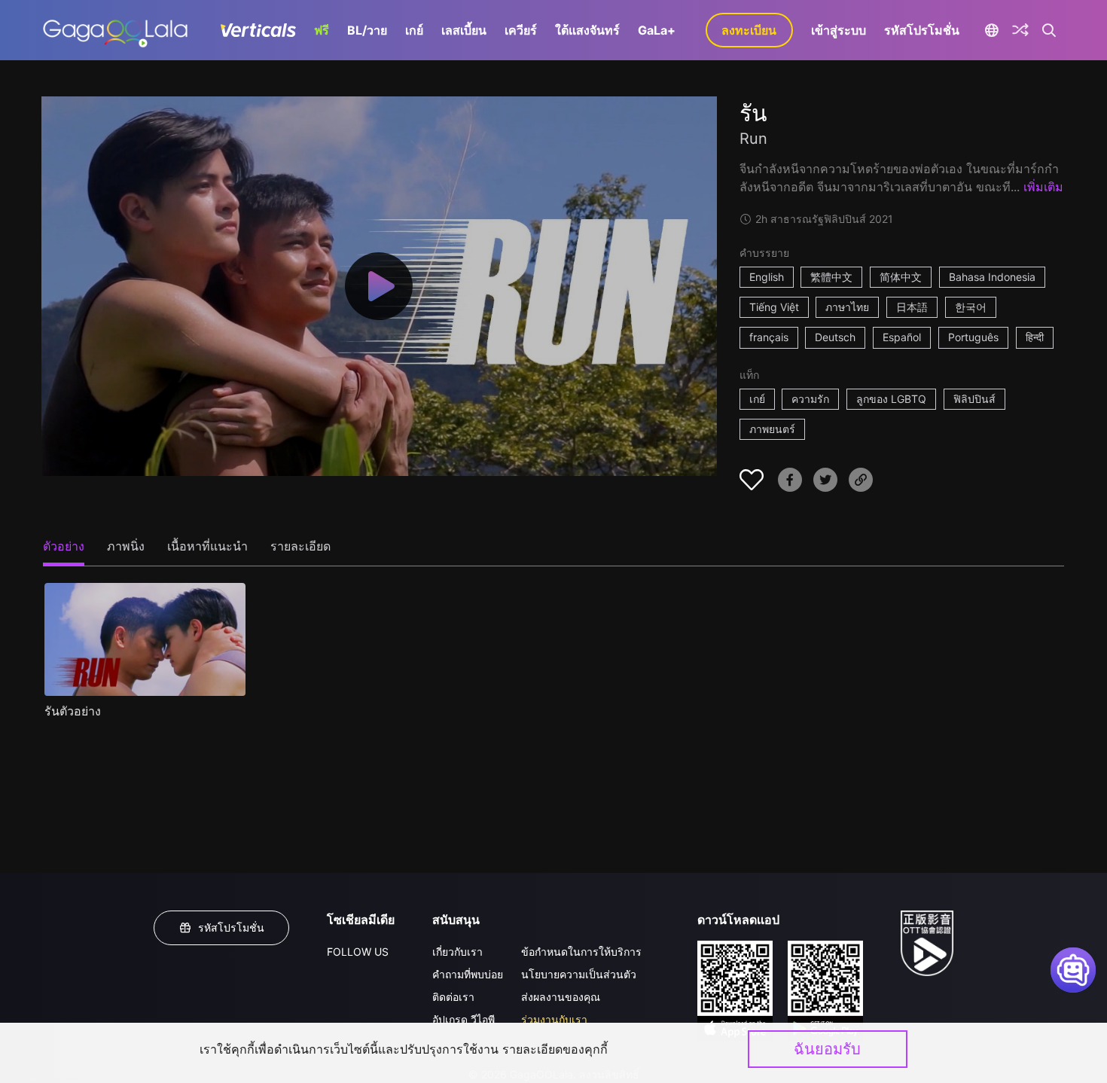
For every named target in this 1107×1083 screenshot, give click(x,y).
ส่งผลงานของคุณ (560, 996)
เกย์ (414, 30)
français (768, 337)
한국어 (971, 306)
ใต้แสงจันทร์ (587, 30)
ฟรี (321, 30)
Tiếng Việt (774, 306)
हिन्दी (1035, 337)
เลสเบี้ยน (463, 30)
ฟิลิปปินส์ (974, 398)
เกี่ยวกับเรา (457, 951)
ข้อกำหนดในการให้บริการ (581, 951)
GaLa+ (656, 30)
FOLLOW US (358, 951)
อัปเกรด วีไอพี (463, 1019)
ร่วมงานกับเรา (554, 1019)
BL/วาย (367, 30)
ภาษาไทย (847, 306)
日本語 (912, 306)
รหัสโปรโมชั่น (921, 30)
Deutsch (835, 337)
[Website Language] (992, 30)
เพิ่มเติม (1043, 186)
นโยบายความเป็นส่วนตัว (578, 974)
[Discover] (1020, 30)
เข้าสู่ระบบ (838, 30)
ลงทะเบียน (748, 30)
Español (902, 337)
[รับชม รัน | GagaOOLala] (115, 30)
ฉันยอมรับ (827, 1049)
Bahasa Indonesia (992, 276)
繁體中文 (831, 276)
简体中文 (901, 276)
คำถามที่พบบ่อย (467, 974)
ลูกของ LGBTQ (891, 398)
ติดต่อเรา (453, 996)
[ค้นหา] (1049, 30)
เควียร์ (521, 30)
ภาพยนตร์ (772, 429)
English (766, 276)
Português (973, 337)
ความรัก (810, 398)
